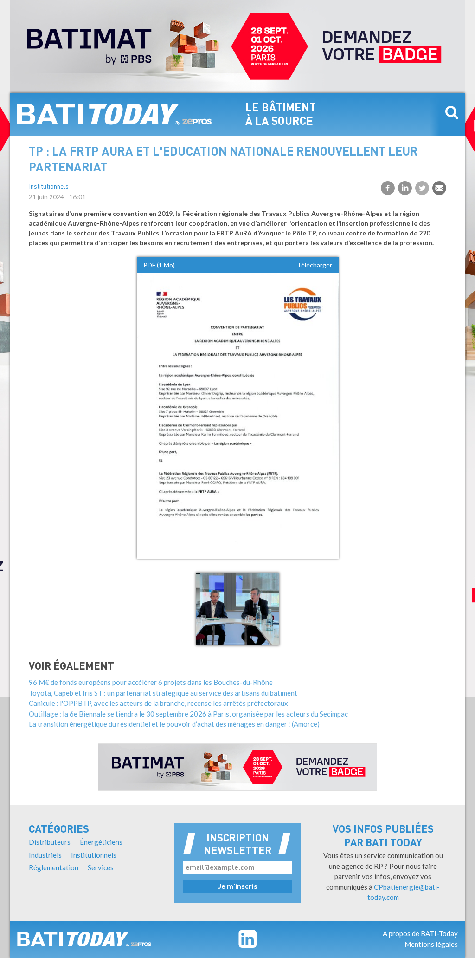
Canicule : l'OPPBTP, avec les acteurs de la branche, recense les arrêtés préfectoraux (158, 703)
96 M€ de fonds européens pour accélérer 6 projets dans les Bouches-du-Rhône (151, 682)
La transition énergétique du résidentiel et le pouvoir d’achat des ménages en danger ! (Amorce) (174, 724)
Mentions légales (431, 944)
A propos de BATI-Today (420, 933)
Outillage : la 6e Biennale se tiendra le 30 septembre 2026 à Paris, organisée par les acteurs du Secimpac (188, 714)
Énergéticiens (101, 842)
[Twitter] (422, 188)
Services (101, 867)
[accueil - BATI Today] (114, 114)
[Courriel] (439, 188)
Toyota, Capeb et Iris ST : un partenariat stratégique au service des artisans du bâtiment (163, 693)
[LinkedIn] (405, 188)
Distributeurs (50, 842)
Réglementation (53, 867)
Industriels (45, 855)
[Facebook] (388, 188)
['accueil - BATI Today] (84, 939)
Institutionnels (49, 187)
